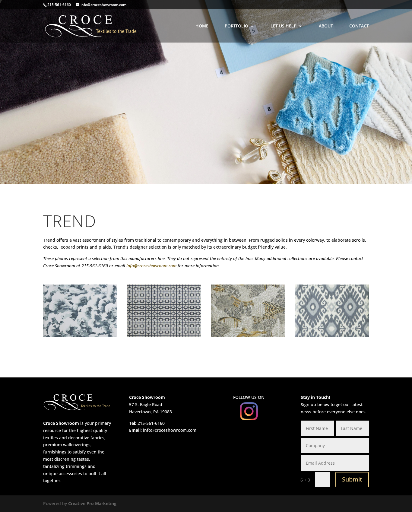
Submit (352, 479)
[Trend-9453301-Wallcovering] (332, 335)
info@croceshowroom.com (151, 266)
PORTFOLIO (236, 26)
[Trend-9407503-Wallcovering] (164, 335)
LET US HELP (283, 26)
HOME (201, 26)
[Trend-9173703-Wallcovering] (80, 335)
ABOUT (326, 26)
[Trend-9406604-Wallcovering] (248, 335)
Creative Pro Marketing (92, 503)
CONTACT (359, 26)
